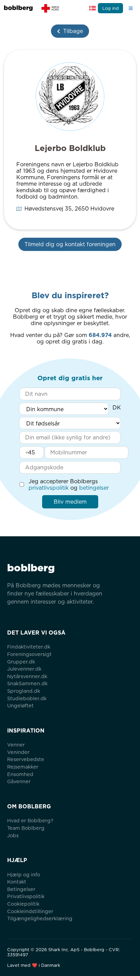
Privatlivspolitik (26, 896)
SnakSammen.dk (27, 683)
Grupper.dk (21, 661)
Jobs (13, 835)
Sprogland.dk (23, 691)
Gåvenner (19, 781)
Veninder (18, 752)
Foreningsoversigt (29, 654)
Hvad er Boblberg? (30, 820)
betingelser (94, 488)
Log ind (110, 8)
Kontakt (16, 882)
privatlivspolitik (49, 488)
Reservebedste (25, 759)
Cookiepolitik (23, 904)
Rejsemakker (22, 767)
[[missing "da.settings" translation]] (92, 8)
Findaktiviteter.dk (28, 647)
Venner (16, 744)
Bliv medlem (70, 502)
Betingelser (21, 889)
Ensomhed (20, 774)
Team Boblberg (26, 828)
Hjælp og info (23, 874)
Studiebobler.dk (27, 698)
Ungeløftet (20, 705)
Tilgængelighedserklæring (39, 918)
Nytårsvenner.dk (27, 676)
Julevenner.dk (24, 669)
